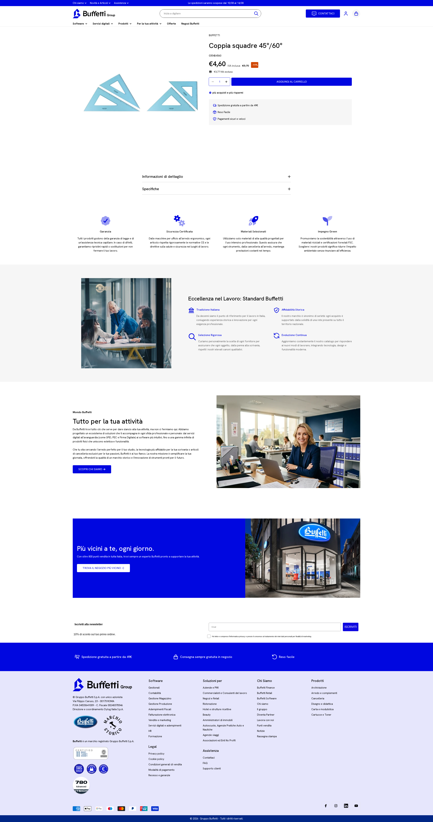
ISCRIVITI (351, 626)
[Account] (346, 14)
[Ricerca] (256, 14)
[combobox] (210, 13)
